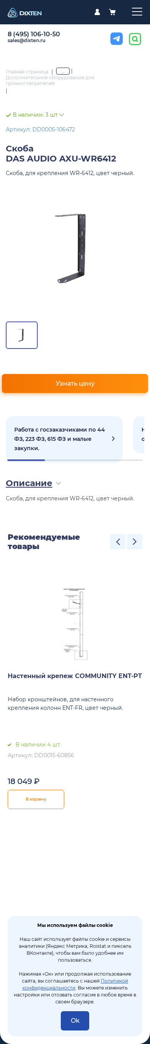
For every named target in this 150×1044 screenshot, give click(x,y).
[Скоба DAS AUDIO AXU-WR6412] (75, 248)
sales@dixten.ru (27, 40)
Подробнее (64, 439)
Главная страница (27, 72)
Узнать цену (75, 383)
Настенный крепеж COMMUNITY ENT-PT (75, 676)
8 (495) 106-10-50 (34, 34)
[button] (117, 541)
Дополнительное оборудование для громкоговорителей (50, 80)
